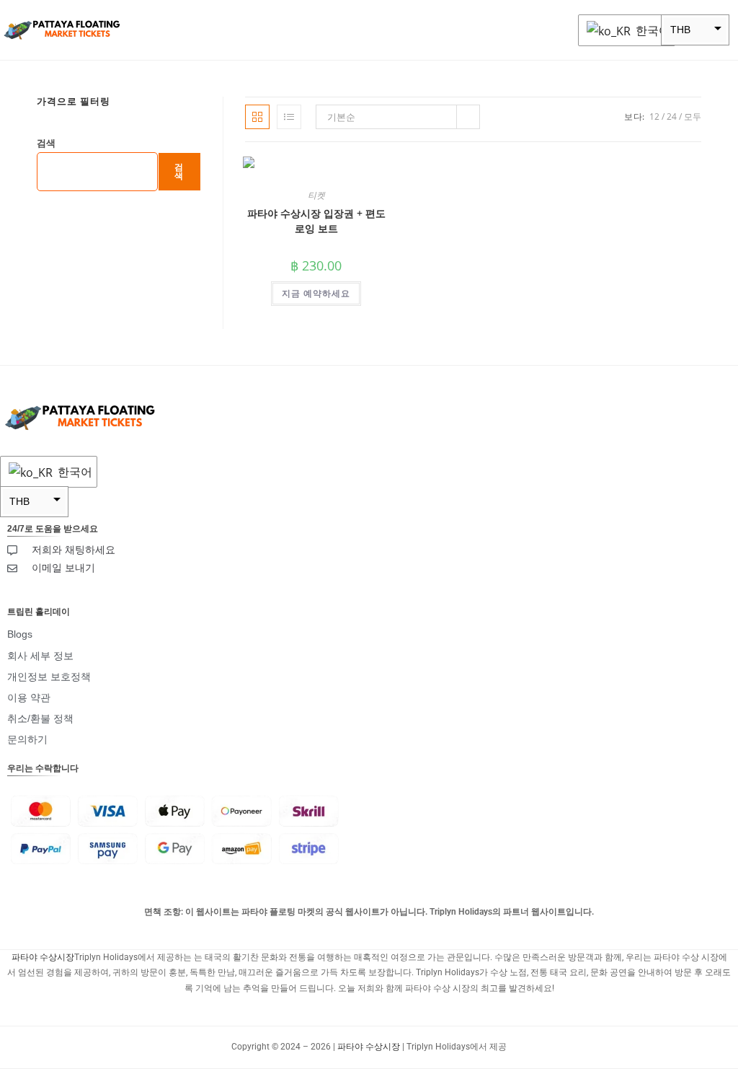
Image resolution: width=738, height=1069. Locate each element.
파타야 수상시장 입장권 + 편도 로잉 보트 (316, 220)
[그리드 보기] (257, 117)
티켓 (316, 195)
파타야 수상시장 (43, 957)
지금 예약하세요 (316, 293)
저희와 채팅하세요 (73, 549)
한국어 (651, 30)
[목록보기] (289, 117)
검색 (46, 142)
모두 (692, 116)
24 (672, 116)
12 (654, 116)
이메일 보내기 (63, 567)
